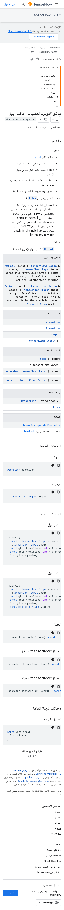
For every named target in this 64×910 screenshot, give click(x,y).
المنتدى (58, 817)
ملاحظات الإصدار (53, 855)
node (43, 358)
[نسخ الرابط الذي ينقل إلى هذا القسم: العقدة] (48, 625)
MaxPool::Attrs (36, 304)
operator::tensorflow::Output (25, 380)
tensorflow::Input (36, 269)
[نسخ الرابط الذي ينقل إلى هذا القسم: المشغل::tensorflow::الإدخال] (16, 651)
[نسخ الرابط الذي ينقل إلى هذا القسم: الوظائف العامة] (34, 514)
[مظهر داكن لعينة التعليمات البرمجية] (52, 465)
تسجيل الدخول (11, 4)
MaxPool (9, 265)
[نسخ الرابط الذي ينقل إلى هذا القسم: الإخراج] (47, 484)
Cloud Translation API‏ (20, 31)
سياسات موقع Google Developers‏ (33, 781)
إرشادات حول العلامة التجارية (48, 866)
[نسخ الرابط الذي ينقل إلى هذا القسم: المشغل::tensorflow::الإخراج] (16, 678)
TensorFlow (55, 47)
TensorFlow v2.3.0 (46, 15)
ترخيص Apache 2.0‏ (33, 777)
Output (48, 249)
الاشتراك (10, 893)
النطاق (38, 157)
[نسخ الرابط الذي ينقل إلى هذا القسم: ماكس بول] (43, 525)
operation (53, 322)
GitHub (57, 823)
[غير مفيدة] (32, 59)
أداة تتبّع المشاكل (53, 849)
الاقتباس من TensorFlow (49, 872)
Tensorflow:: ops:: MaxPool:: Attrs (41, 425)
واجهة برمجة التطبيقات (35, 47)
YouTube (56, 834)
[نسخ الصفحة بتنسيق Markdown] (45, 119)
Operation (53, 328)
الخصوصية (48, 885)
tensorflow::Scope (44, 265)
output (55, 334)
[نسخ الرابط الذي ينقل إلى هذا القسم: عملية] (49, 457)
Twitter (57, 828)
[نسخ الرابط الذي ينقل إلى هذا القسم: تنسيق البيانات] (37, 719)
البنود (58, 885)
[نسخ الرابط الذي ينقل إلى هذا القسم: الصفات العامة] (35, 446)
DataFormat (28, 401)
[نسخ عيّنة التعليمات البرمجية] (58, 465)
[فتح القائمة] (56, 4)
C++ (32, 52)
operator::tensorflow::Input (26, 371)
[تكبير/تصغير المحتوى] (41, 67)
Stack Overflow (52, 861)
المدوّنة (58, 811)
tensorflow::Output (42, 340)
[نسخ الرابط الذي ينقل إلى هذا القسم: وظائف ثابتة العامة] (27, 708)
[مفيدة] (37, 59)
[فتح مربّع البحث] (23, 4)
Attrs (32, 198)
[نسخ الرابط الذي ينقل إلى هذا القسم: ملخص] (46, 141)
